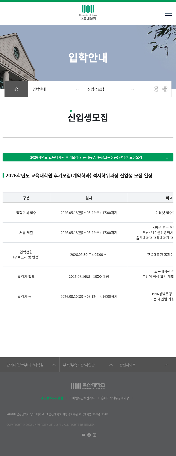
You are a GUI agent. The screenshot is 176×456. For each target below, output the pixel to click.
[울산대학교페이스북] (89, 435)
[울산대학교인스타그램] (94, 435)
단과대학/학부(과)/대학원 (25, 364)
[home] (16, 89)
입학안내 (39, 89)
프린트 (165, 89)
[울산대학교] (88, 386)
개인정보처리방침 (52, 398)
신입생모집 (95, 89)
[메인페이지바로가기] (88, 12)
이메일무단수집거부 (82, 398)
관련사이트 (128, 364)
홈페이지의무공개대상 (115, 398)
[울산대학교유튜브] (83, 435)
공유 (156, 89)
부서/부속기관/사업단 (79, 364)
